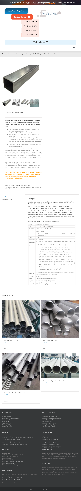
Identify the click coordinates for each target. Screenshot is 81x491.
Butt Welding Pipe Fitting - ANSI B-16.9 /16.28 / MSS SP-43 (18, 437)
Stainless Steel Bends (7, 420)
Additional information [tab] (7, 199)
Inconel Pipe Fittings (7, 426)
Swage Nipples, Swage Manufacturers (51, 442)
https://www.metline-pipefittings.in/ (14, 465)
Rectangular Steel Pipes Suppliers (50, 425)
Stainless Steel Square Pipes (48, 420)
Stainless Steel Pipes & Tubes (49, 423)
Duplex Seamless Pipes (47, 421)
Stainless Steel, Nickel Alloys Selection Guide (14, 442)
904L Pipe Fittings (6, 423)
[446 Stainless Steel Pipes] (60, 319)
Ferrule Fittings (5, 421)
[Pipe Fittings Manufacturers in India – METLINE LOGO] (49, 10)
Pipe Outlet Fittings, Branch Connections (51, 447)
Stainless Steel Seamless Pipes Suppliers (51, 418)
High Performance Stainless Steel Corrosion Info (15, 444)
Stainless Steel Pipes (15, 185)
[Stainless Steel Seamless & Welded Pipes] (21, 371)
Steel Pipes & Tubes (25, 185)
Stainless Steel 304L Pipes (11, 340)
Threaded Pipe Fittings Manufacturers (50, 444)
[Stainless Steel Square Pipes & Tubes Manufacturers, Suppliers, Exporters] (20, 79)
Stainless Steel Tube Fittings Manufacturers (52, 446)
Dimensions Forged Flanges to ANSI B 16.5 (13, 436)
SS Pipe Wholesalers (20, 187)
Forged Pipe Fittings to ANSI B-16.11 (11, 439)
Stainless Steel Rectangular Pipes (49, 416)
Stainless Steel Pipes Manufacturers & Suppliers (56, 381)
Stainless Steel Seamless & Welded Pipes (15, 393)
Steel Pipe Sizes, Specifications (10, 441)
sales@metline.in (10, 463)
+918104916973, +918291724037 (14, 477)
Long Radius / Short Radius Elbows (10, 418)
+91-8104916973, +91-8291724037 (14, 461)
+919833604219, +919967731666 (13, 479)
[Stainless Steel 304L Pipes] (21, 319)
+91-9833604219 (10, 460)
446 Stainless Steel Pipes (50, 340)
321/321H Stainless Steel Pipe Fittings (50, 437)
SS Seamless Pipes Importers (32, 187)
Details (6, 348)
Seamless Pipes (11, 187)
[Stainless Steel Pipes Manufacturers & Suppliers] (60, 365)
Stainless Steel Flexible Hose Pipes (50, 439)
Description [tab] (5, 196)
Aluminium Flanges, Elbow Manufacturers (52, 441)
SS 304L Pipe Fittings (7, 416)
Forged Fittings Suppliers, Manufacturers (51, 436)
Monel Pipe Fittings (6, 425)
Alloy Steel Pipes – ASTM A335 (49, 426)
